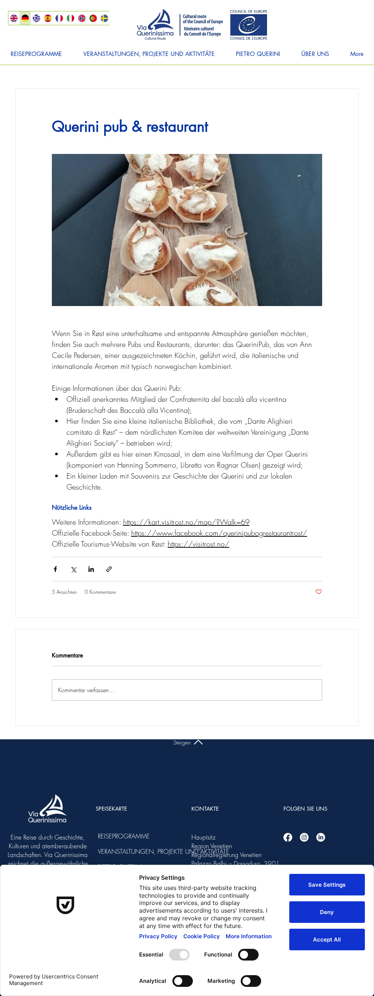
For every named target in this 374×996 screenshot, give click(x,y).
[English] (13, 18)
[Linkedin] (320, 837)
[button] (36, 54)
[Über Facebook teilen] (55, 569)
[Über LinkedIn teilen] (91, 569)
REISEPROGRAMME (117, 836)
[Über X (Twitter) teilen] (73, 569)
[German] (25, 18)
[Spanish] (47, 18)
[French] (59, 18)
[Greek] (36, 18)
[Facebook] (287, 837)
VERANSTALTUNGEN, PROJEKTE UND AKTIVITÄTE (117, 851)
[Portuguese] (93, 18)
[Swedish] (104, 18)
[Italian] (70, 18)
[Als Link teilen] (109, 569)
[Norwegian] (81, 18)
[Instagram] (304, 837)
